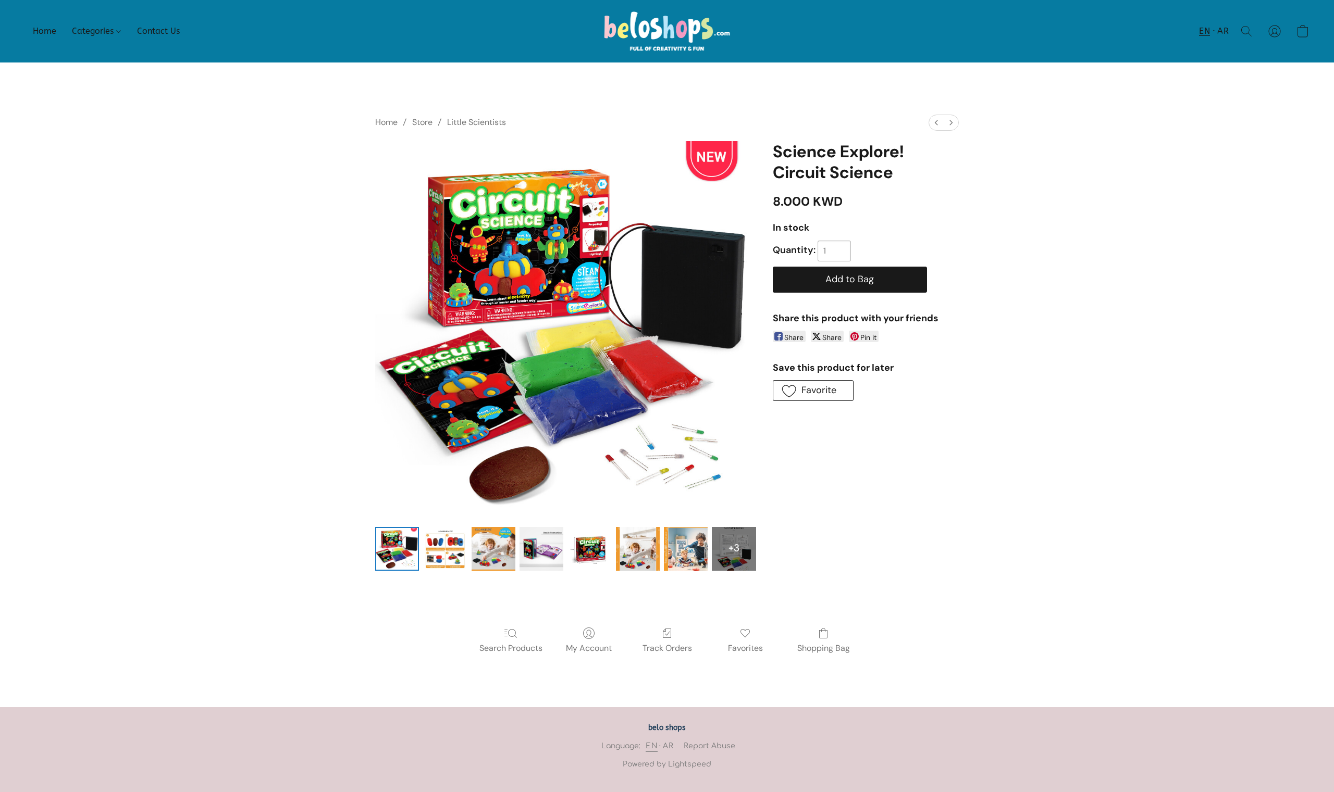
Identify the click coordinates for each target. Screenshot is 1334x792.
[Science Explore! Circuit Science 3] (541, 549)
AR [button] (1223, 31)
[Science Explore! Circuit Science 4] (589, 549)
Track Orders (667, 648)
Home (44, 31)
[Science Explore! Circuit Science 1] (445, 549)
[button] (667, 31)
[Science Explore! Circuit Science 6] (686, 549)
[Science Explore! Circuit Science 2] (493, 549)
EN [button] (1204, 31)
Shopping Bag (823, 648)
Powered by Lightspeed (667, 764)
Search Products (510, 648)
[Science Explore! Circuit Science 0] (397, 549)
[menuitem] (936, 122)
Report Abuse (709, 746)
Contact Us (158, 31)
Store (422, 122)
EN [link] (652, 746)
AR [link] (668, 746)
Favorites (745, 648)
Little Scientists (476, 122)
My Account (589, 648)
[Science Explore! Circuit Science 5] (638, 549)
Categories (94, 31)
